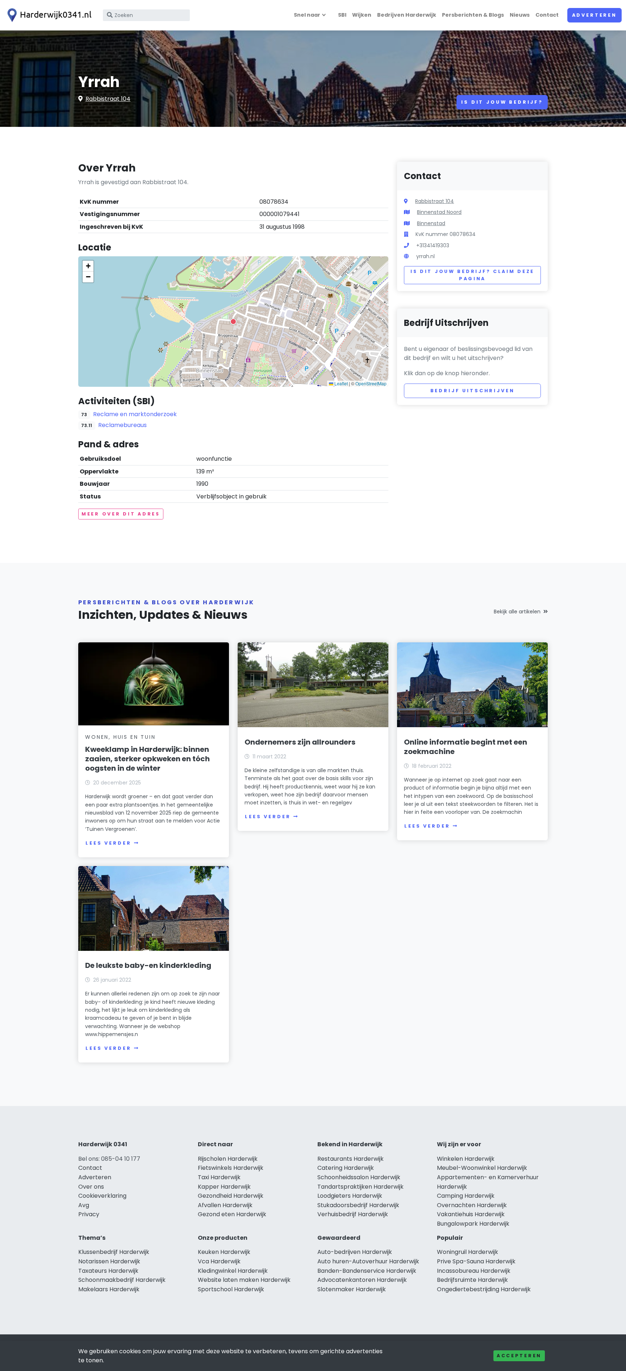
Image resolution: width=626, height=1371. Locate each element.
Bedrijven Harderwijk (406, 14)
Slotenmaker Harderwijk (351, 1289)
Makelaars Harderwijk (108, 1289)
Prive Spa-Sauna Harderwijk (476, 1261)
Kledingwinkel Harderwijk (233, 1271)
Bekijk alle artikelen (517, 611)
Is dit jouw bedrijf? (502, 102)
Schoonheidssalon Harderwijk (358, 1177)
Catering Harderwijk (345, 1168)
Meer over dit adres (121, 514)
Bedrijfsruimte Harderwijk (472, 1280)
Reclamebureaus (122, 425)
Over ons (91, 1186)
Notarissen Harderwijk (109, 1261)
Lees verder (108, 843)
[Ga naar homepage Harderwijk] (47, 15)
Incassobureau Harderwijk (473, 1271)
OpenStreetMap (371, 383)
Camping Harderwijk (465, 1196)
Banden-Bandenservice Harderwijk (366, 1271)
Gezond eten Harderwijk (232, 1214)
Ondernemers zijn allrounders (300, 742)
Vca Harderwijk (219, 1261)
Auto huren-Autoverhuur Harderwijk (368, 1261)
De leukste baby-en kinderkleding (148, 965)
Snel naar (307, 14)
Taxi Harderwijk (219, 1177)
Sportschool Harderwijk (231, 1289)
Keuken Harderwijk (224, 1252)
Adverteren (594, 15)
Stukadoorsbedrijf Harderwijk (358, 1205)
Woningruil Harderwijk (467, 1252)
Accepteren (519, 1356)
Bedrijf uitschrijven (472, 391)
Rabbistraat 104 (107, 99)
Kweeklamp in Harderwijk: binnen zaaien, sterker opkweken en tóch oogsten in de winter (147, 758)
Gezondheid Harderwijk (230, 1196)
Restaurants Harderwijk (350, 1159)
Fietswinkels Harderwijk (230, 1168)
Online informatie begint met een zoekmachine (465, 747)
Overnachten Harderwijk (472, 1205)
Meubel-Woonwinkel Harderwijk (482, 1168)
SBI (342, 14)
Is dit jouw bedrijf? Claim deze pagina (472, 275)
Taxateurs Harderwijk (108, 1271)
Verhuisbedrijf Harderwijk (352, 1214)
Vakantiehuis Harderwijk (471, 1214)
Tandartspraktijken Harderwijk (360, 1186)
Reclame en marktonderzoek (135, 414)
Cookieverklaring (102, 1196)
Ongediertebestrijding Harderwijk (484, 1289)
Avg (83, 1205)
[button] (233, 321)
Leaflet (340, 383)
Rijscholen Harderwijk (228, 1159)
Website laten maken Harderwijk (244, 1280)
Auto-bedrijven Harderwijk (354, 1252)
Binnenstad (431, 223)
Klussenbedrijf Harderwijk (113, 1252)
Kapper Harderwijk (224, 1186)
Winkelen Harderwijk (465, 1159)
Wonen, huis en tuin (120, 737)
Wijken (361, 14)
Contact (547, 14)
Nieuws (520, 14)
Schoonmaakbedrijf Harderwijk (122, 1280)
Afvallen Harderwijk (225, 1205)
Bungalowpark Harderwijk (473, 1223)
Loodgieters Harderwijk (349, 1196)
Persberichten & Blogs (473, 14)
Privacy (88, 1214)
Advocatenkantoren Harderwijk (362, 1280)
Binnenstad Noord (439, 212)
